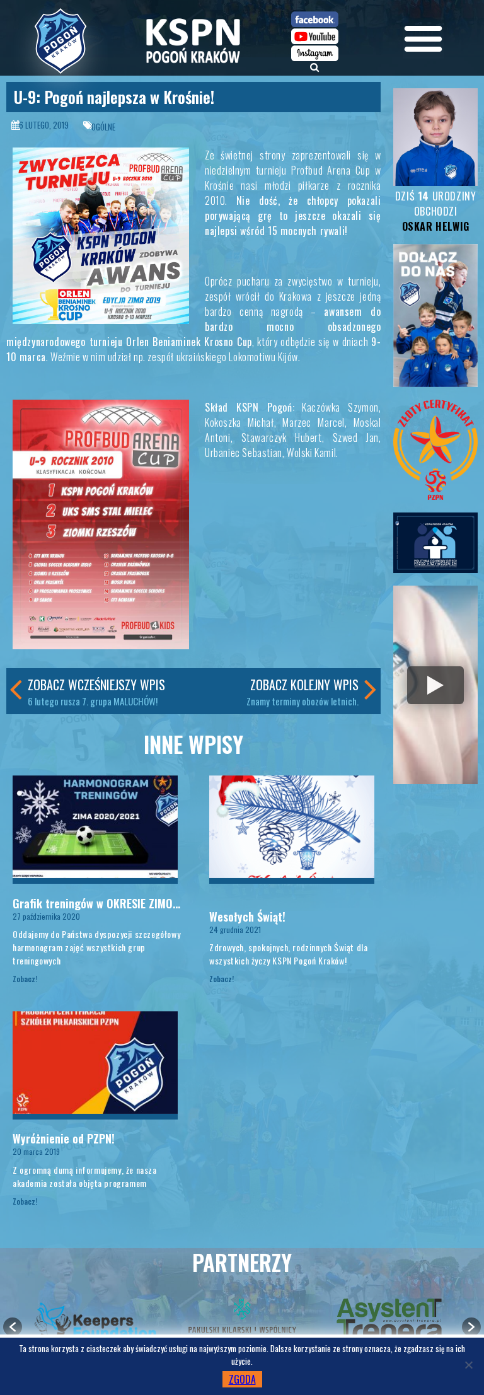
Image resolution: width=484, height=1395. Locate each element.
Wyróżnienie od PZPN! (64, 1138)
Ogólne (103, 126)
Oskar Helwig (436, 226)
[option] (95, 1320)
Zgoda (242, 1379)
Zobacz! (25, 978)
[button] (12, 1326)
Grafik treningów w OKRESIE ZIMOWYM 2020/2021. (132, 903)
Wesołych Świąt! (247, 916)
